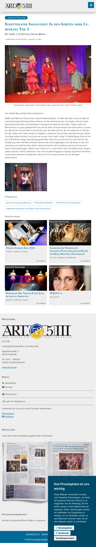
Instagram (9, 413)
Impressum (47, 534)
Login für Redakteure (14, 401)
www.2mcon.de (9, 367)
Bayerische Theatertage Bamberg (18, 202)
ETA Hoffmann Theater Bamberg (68, 202)
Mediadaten (10, 383)
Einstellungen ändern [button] (65, 538)
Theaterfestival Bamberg (43, 202)
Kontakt (8, 387)
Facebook (9, 416)
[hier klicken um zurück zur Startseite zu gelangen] (18, 6)
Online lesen (10, 394)
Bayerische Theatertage (17, 18)
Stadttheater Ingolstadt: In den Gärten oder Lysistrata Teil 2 (28, 208)
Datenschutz (33, 534)
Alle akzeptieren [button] (65, 528)
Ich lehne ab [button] (63, 533)
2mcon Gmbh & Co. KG (45, 539)
